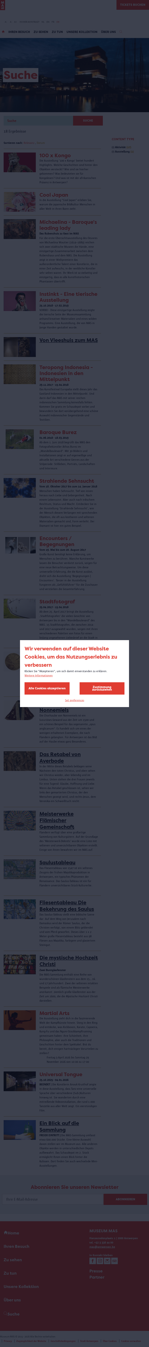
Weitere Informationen (39, 675)
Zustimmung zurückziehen (102, 688)
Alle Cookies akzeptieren (47, 688)
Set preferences (74, 700)
